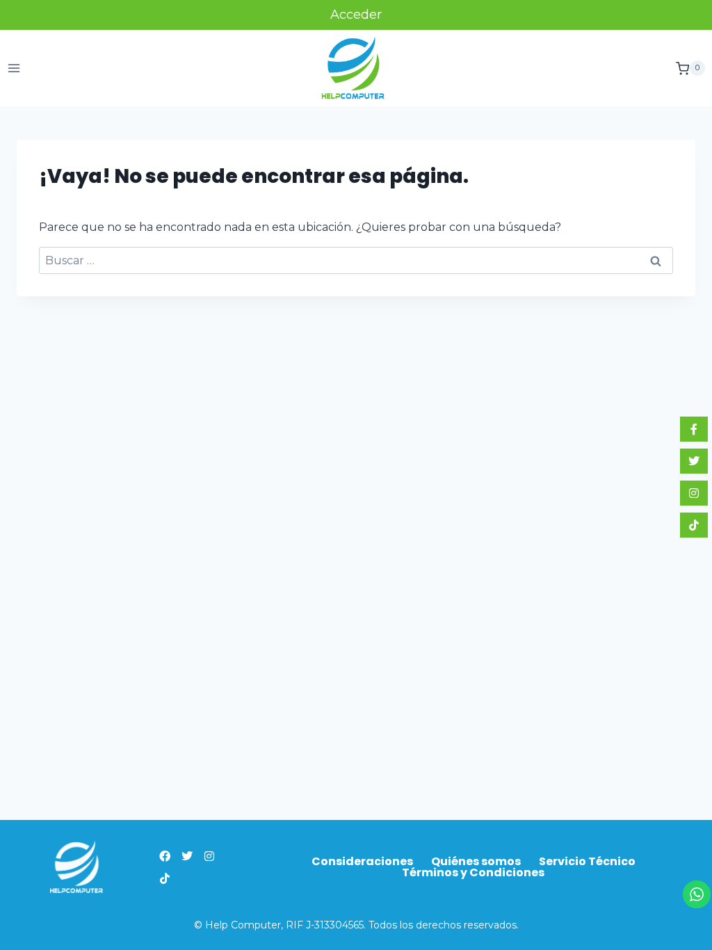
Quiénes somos (476, 861)
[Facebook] (165, 856)
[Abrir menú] (14, 68)
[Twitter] (187, 856)
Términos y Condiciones (473, 872)
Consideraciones (362, 861)
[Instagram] (209, 856)
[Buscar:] (356, 260)
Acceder (356, 14)
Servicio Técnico (587, 861)
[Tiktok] (165, 878)
